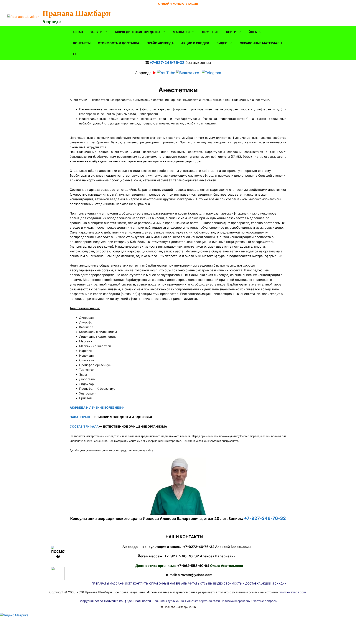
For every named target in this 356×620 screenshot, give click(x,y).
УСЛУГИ (96, 32)
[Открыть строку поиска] (75, 54)
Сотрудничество (91, 601)
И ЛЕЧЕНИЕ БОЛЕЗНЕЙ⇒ (105, 407)
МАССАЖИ (181, 32)
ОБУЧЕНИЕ (210, 32)
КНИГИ (231, 32)
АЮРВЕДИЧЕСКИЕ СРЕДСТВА (138, 32)
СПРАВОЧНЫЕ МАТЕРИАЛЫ (261, 43)
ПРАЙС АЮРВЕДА (160, 43)
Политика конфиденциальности (127, 601)
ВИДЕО (222, 43)
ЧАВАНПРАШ (80, 417)
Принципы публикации (168, 601)
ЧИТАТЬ (193, 583)
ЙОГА (253, 32)
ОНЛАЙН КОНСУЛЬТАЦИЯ (178, 4)
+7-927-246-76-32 (166, 62)
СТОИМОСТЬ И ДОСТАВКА (118, 43)
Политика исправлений (236, 601)
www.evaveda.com (292, 592)
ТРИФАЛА (91, 426)
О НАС (78, 32)
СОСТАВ (76, 426)
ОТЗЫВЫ (206, 583)
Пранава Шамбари (76, 13)
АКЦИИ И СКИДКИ (195, 43)
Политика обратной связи (202, 601)
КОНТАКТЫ (81, 43)
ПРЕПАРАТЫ (100, 583)
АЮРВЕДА (77, 407)
